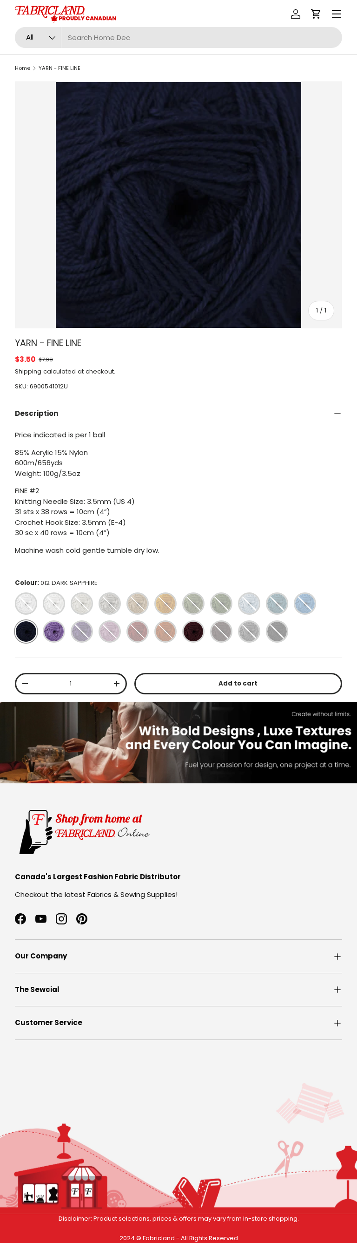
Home (22, 68)
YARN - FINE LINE (59, 68)
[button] (316, 14)
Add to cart (238, 683)
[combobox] (178, 37)
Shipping (28, 371)
